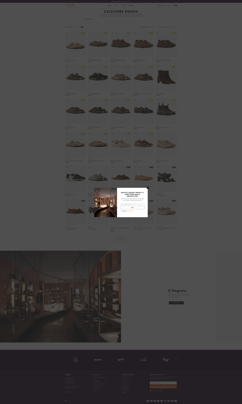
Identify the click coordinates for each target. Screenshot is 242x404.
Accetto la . (127, 211)
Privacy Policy (129, 211)
